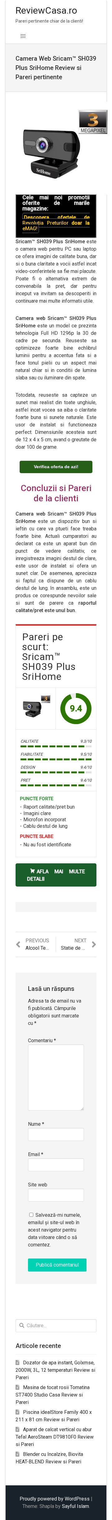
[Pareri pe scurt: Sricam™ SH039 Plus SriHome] (36, 708)
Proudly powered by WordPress (55, 1499)
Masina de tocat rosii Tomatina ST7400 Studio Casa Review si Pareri (53, 1394)
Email (35, 1154)
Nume (36, 1124)
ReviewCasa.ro (46, 10)
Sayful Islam (75, 1506)
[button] (23, 36)
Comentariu (42, 1040)
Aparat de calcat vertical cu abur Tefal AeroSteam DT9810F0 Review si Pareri (55, 1437)
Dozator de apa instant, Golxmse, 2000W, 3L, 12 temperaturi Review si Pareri (55, 1370)
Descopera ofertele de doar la (56, 222)
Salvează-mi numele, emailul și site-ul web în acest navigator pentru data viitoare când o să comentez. (54, 1230)
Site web (37, 1185)
